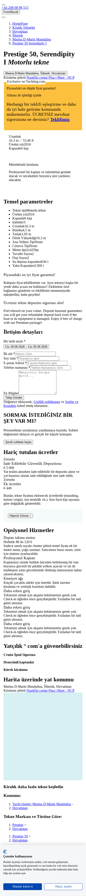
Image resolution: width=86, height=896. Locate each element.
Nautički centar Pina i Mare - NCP (50, 77)
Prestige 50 (20, 836)
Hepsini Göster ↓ (20, 515)
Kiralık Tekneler (23, 27)
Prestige (17, 825)
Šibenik (17, 35)
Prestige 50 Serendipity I (29, 43)
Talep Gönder (13, 397)
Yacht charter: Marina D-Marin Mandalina (41, 804)
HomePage (20, 23)
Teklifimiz (60, 119)
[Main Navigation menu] (3, 4)
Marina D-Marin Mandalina (31, 39)
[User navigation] (3, 17)
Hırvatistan (20, 31)
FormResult (11, 12)
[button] (15, 7)
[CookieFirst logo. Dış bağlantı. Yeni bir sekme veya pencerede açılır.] (5, 852)
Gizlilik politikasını (47, 402)
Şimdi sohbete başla (18, 442)
